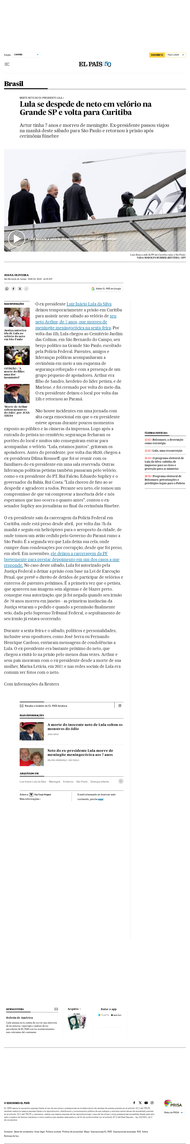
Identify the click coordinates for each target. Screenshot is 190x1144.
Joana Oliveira (16, 275)
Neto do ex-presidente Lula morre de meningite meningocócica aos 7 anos (80, 753)
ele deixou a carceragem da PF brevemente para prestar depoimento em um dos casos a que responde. (61, 559)
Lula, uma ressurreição (167, 450)
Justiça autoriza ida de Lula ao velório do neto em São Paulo (15, 335)
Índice (145, 1132)
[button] (95, 200)
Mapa (86, 1132)
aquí (100, 799)
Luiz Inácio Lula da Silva (89, 304)
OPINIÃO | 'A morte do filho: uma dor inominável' (14, 373)
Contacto (8, 1132)
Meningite (54, 781)
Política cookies (53, 1132)
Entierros (68, 781)
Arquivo (73, 1009)
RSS (139, 1132)
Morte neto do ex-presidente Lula (41, 98)
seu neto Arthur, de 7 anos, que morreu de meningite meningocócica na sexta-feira (75, 321)
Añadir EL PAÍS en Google (108, 288)
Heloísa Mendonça (57, 760)
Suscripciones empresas (124, 1132)
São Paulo (82, 781)
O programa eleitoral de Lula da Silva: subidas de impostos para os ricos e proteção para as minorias (164, 463)
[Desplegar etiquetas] (120, 781)
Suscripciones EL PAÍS (101, 1132)
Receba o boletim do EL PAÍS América (46, 705)
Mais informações (29, 798)
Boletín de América (19, 1018)
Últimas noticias (156, 432)
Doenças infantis (100, 781)
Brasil (13, 84)
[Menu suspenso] (7, 64)
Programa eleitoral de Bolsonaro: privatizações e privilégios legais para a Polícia (165, 480)
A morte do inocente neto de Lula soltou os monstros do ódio (85, 727)
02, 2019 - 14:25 (40, 279)
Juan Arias (53, 734)
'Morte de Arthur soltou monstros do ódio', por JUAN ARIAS (17, 411)
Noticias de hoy (11, 1136)
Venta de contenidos (23, 1132)
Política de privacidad (72, 1132)
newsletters (15, 1009)
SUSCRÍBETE (157, 55)
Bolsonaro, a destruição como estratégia (164, 441)
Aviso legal (39, 1132)
